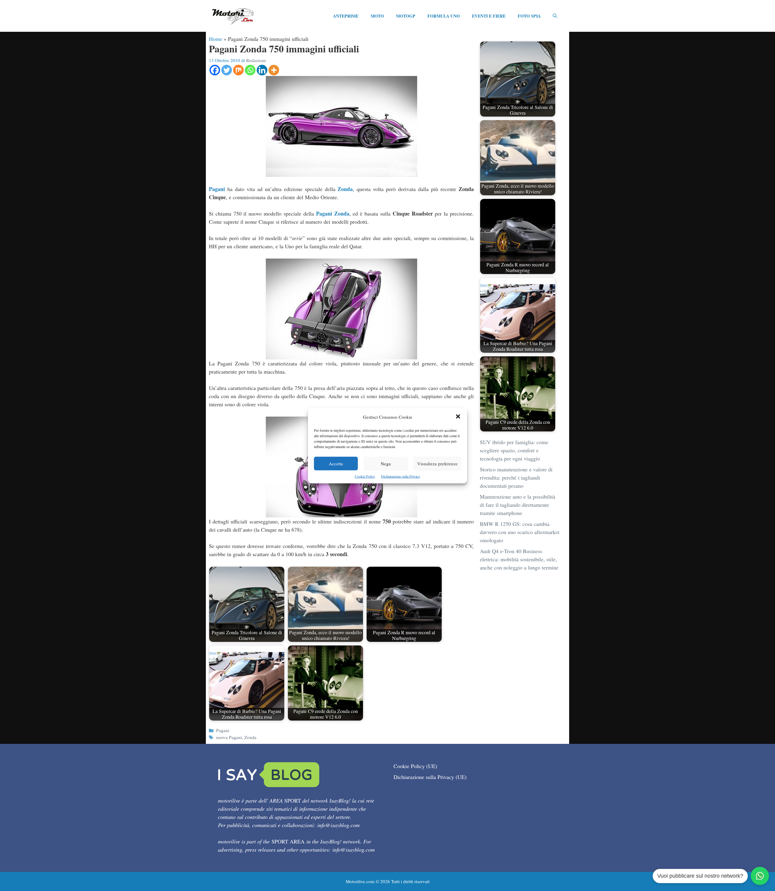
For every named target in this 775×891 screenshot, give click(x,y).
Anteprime (345, 16)
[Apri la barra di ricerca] (555, 16)
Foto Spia (529, 16)
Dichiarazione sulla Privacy (400, 476)
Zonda (345, 189)
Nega (386, 463)
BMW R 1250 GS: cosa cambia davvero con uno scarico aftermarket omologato (519, 532)
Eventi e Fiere (489, 16)
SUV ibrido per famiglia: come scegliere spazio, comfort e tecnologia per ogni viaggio (514, 450)
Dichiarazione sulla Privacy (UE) (430, 776)
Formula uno (443, 16)
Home (215, 38)
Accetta (336, 463)
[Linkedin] (262, 70)
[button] (458, 416)
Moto (377, 16)
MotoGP (405, 16)
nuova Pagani (229, 737)
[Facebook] (214, 70)
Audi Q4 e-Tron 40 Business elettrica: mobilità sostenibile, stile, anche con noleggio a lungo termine (519, 559)
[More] (274, 70)
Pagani (217, 189)
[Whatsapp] (250, 70)
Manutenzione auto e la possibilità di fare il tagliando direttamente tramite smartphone (517, 504)
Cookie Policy (365, 476)
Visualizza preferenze (437, 463)
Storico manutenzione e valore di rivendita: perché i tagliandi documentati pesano (516, 477)
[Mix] (238, 70)
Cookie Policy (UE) (415, 766)
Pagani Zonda (332, 213)
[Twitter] (226, 70)
